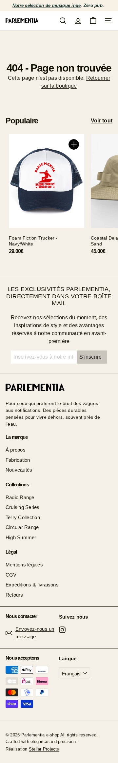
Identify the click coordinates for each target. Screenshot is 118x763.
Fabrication (18, 460)
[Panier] (93, 20)
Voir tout (101, 120)
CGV (11, 575)
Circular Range (22, 527)
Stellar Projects (44, 749)
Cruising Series (23, 507)
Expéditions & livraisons (32, 584)
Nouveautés (19, 470)
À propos (16, 450)
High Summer (21, 537)
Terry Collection (23, 517)
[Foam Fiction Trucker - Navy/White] (46, 197)
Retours (14, 595)
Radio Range (20, 497)
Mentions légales (24, 564)
